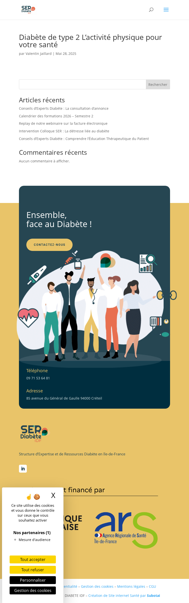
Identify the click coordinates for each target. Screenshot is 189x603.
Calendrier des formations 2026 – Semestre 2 (56, 116)
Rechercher (157, 84)
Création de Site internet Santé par (124, 595)
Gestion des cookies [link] (32, 590)
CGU (152, 586)
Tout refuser (32, 569)
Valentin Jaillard (39, 53)
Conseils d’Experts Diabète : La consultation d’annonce (64, 108)
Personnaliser (33, 580)
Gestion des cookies (97, 586)
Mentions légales (131, 586)
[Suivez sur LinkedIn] (23, 469)
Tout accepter (33, 559)
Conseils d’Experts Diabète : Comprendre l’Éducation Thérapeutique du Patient (84, 138)
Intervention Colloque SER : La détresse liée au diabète (64, 131)
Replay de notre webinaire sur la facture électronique (63, 123)
